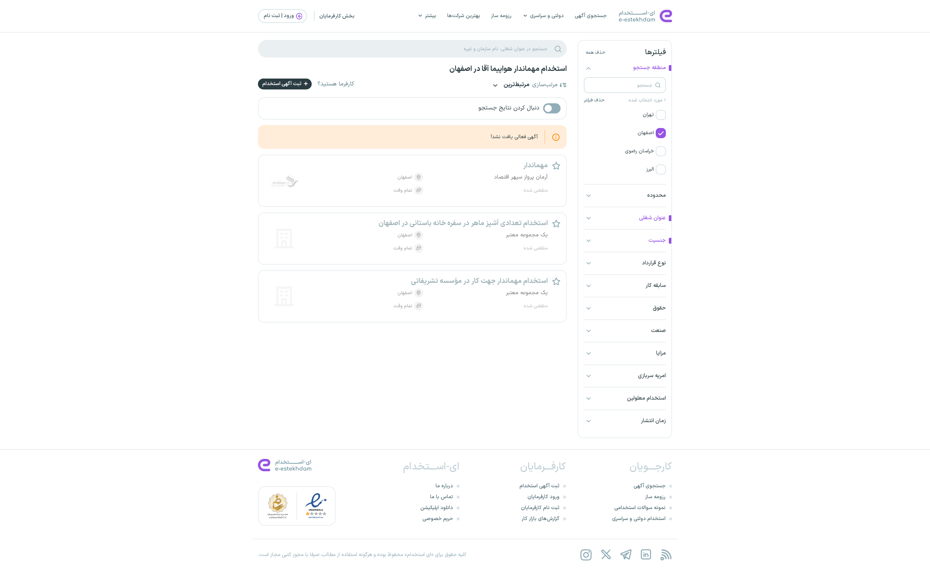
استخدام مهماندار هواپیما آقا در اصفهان (508, 69)
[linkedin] (645, 554)
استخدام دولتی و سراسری (639, 519)
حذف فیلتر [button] (594, 100)
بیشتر (430, 16)
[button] (625, 115)
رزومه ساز (501, 16)
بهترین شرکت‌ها (463, 16)
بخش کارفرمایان (337, 16)
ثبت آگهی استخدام (282, 84)
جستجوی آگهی (591, 16)
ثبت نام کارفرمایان (540, 508)
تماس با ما (441, 497)
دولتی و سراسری (547, 16)
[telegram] (625, 554)
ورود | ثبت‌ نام (279, 16)
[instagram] (585, 554)
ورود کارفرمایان (543, 497)
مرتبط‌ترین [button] (515, 85)
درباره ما (444, 486)
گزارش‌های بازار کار (540, 519)
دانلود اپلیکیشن (436, 508)
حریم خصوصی (437, 519)
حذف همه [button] (595, 52)
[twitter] (605, 554)
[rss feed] (665, 554)
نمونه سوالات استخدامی (640, 508)
